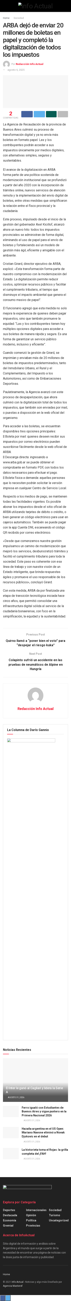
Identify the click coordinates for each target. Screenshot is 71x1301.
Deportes (9, 1210)
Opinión (31, 1215)
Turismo (54, 1215)
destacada (10, 1215)
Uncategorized (59, 1220)
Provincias (33, 1225)
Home (6, 18)
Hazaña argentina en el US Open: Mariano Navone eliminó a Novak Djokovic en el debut (43, 1132)
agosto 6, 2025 (15, 69)
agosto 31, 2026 (15, 1097)
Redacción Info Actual (29, 64)
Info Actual (17, 1282)
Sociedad (19, 18)
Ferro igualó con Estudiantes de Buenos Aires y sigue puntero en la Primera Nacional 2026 (44, 1111)
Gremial (8, 1225)
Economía (9, 1220)
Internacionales (36, 1210)
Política (31, 1220)
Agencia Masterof (12, 1286)
